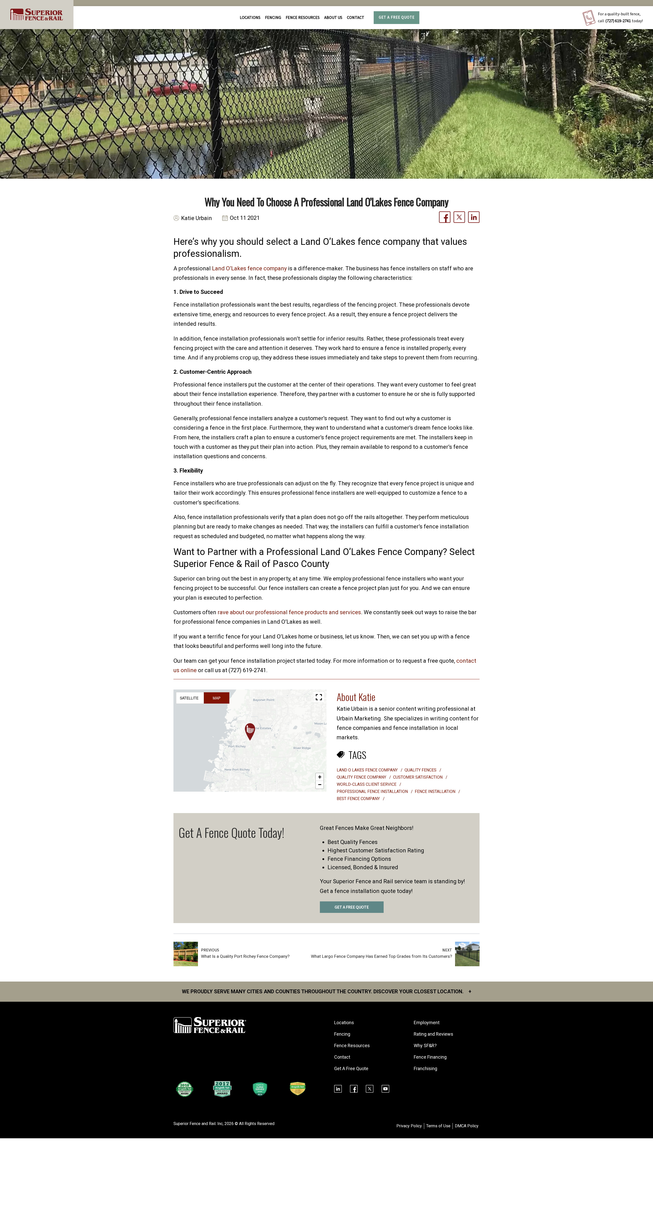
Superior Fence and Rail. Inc (198, 1123)
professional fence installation (373, 791)
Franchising (425, 1068)
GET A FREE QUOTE (352, 907)
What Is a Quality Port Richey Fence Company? (245, 956)
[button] (250, 732)
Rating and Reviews (433, 1034)
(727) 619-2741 (618, 21)
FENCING (273, 17)
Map (216, 697)
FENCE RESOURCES (303, 17)
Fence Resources (352, 1045)
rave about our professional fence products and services (289, 612)
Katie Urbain (196, 218)
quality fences (421, 770)
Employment (426, 1022)
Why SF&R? (425, 1045)
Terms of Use (438, 1125)
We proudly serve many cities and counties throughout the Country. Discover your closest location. (326, 991)
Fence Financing (430, 1057)
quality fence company (362, 777)
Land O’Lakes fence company (249, 268)
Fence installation (435, 791)
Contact (355, 17)
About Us (333, 17)
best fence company (359, 798)
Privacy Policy (409, 1125)
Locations (250, 17)
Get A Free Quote (397, 17)
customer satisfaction (418, 777)
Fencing (342, 1034)
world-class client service (367, 784)
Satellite (189, 697)
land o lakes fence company (368, 770)
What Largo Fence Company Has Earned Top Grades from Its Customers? (381, 956)
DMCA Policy (467, 1125)
